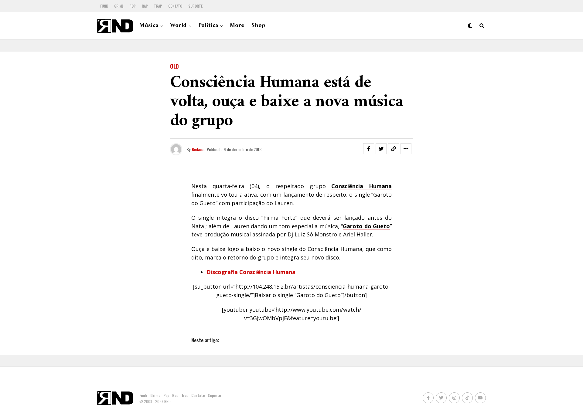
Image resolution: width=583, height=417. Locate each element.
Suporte (195, 5)
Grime (118, 5)
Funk (104, 5)
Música (148, 25)
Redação (198, 149)
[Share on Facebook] (368, 148)
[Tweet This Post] (381, 148)
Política (208, 25)
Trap (158, 5)
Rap (145, 5)
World (178, 25)
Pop (132, 5)
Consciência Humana (361, 186)
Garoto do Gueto (366, 226)
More (237, 25)
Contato (175, 5)
